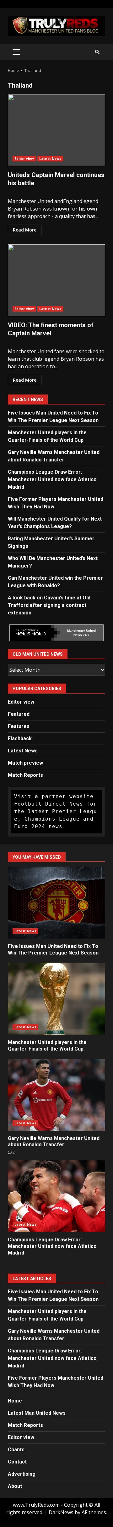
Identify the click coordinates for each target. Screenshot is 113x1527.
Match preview (25, 763)
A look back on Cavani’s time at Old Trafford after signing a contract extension (49, 605)
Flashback (20, 738)
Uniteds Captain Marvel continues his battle (56, 130)
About (15, 1486)
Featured (19, 714)
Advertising (21, 1474)
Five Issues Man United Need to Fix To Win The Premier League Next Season (56, 903)
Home (15, 1401)
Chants (16, 1450)
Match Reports (25, 775)
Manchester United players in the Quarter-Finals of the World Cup (56, 999)
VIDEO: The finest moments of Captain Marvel (56, 280)
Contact (17, 1462)
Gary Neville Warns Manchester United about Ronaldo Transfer (56, 1095)
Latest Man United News (37, 1413)
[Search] (97, 52)
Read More (24, 230)
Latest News (50, 158)
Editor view (24, 158)
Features (19, 726)
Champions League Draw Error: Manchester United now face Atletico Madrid (52, 479)
